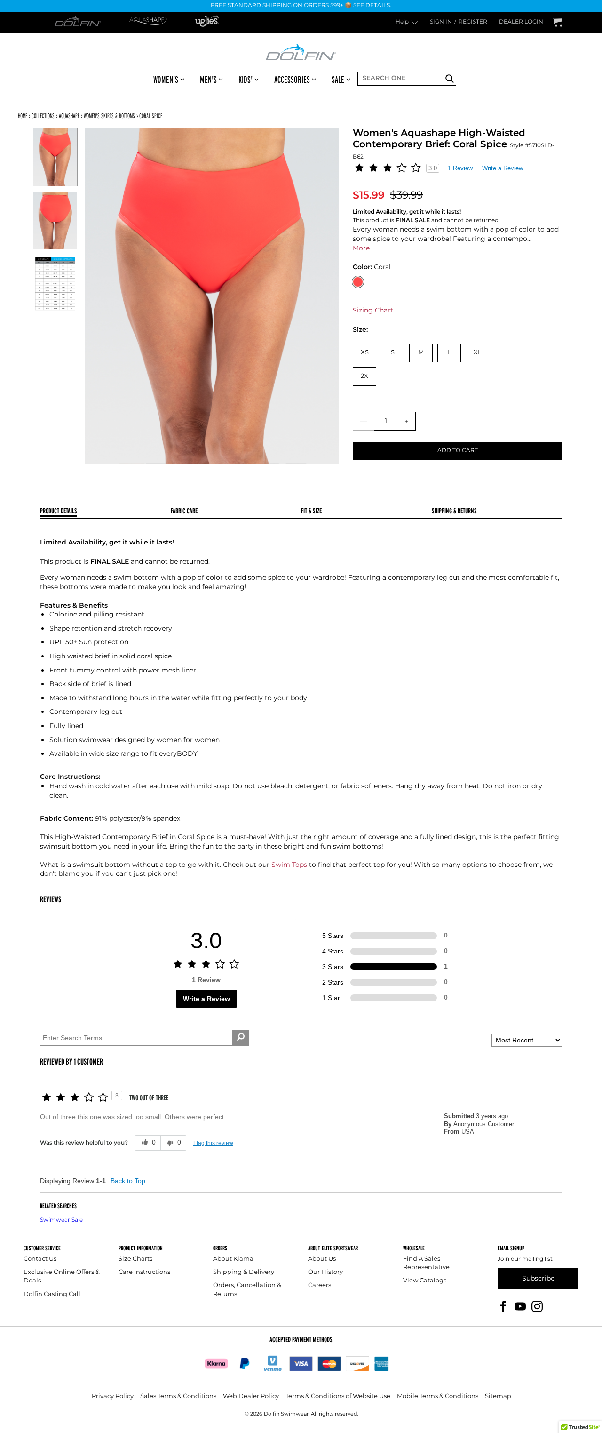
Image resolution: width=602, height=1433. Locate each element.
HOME (22, 116)
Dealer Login (521, 22)
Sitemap (498, 1396)
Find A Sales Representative (426, 1263)
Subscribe (538, 1278)
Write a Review (502, 168)
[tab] (105, 512)
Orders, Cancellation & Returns (247, 1290)
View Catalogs (424, 1281)
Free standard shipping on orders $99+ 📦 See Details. (301, 6)
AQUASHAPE (69, 116)
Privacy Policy (113, 1396)
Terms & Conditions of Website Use (337, 1396)
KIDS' (245, 79)
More (361, 248)
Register (473, 22)
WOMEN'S (165, 79)
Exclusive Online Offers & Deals (62, 1276)
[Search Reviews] (240, 1038)
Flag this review (213, 1143)
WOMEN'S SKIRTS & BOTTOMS (109, 116)
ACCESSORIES (292, 79)
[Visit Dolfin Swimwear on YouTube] (520, 1305)
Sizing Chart (373, 310)
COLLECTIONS (43, 116)
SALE (338, 79)
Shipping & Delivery (243, 1272)
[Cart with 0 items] (557, 22)
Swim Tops (289, 864)
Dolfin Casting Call (52, 1294)
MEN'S (208, 79)
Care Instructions (144, 1272)
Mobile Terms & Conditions (437, 1396)
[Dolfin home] (301, 51)
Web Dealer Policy (251, 1396)
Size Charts (135, 1259)
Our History (325, 1272)
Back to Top (128, 1181)
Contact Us (40, 1259)
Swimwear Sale (61, 1220)
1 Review (460, 168)
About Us (322, 1259)
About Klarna (233, 1259)
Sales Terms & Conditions (178, 1396)
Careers (319, 1285)
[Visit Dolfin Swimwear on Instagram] (537, 1305)
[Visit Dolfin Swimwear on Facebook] (503, 1305)
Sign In (441, 22)
